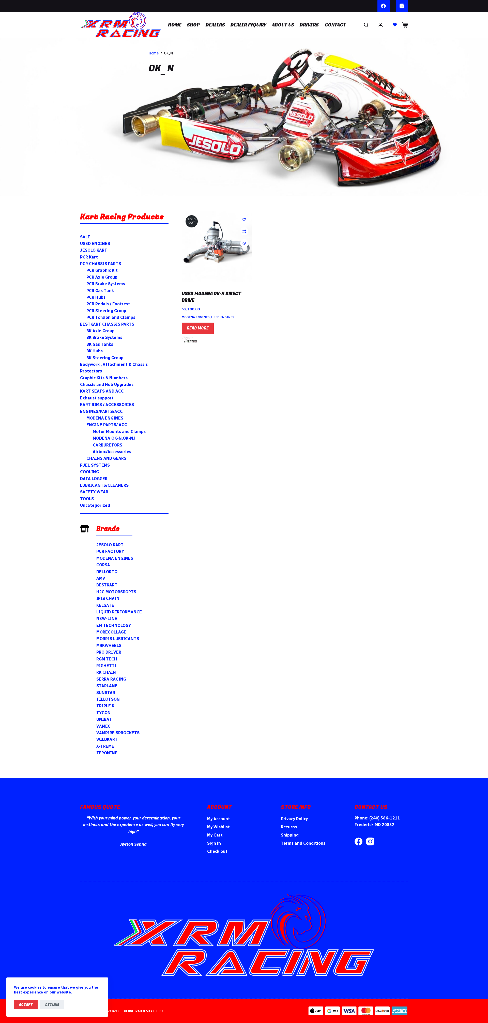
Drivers (309, 25)
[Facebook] (383, 6)
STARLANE (106, 685)
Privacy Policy (294, 818)
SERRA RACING (111, 679)
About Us (283, 25)
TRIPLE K (105, 705)
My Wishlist (218, 827)
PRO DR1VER (108, 652)
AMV (100, 578)
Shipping (290, 835)
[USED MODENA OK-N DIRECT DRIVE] (217, 246)
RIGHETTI (106, 665)
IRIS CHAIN (107, 598)
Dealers (215, 25)
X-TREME (105, 746)
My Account (218, 818)
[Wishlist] (395, 25)
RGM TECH (106, 659)
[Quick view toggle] (244, 243)
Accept (26, 1004)
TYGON (103, 712)
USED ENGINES (222, 317)
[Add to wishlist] (244, 219)
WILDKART (107, 739)
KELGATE (105, 605)
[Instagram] (402, 6)
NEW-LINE (106, 618)
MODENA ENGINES (196, 317)
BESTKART (106, 585)
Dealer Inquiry (248, 25)
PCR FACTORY (110, 551)
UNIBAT (104, 719)
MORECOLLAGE (111, 632)
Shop (193, 25)
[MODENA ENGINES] (189, 339)
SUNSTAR (105, 692)
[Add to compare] (244, 231)
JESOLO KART (110, 544)
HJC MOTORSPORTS (116, 591)
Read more (198, 328)
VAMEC (103, 726)
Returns (289, 827)
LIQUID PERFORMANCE (119, 612)
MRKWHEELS (108, 645)
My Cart (215, 835)
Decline (52, 1004)
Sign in (214, 843)
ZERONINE (106, 753)
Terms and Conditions (303, 843)
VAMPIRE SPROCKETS (118, 732)
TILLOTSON (108, 699)
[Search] (366, 25)
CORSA (103, 565)
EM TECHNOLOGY (113, 625)
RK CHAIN (106, 672)
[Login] (380, 25)
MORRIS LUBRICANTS (117, 638)
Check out (217, 851)
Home (174, 25)
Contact (335, 25)
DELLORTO (106, 571)
